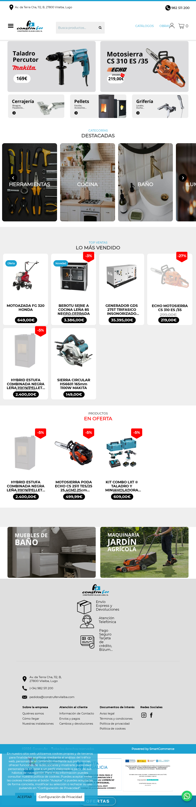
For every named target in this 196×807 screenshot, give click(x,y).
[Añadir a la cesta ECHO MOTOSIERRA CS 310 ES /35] (169, 278)
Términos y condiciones (116, 718)
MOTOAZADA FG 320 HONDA (25, 308)
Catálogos (144, 26)
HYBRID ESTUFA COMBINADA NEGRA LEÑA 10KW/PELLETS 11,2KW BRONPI (26, 384)
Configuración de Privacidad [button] (60, 797)
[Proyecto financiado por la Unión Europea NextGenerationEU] (148, 774)
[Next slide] (183, 178)
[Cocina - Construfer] (87, 182)
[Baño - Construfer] (145, 182)
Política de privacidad (115, 723)
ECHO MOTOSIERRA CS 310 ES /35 (170, 308)
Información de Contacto (76, 713)
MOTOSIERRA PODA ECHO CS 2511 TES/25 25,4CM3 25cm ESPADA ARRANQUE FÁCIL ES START (73, 486)
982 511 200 (180, 8)
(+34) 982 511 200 (41, 688)
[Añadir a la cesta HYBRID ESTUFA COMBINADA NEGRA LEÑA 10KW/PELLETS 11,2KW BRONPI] (25, 352)
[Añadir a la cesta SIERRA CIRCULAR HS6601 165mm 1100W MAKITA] (73, 352)
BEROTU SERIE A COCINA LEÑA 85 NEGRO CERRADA (74, 310)
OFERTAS (98, 801)
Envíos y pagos (69, 718)
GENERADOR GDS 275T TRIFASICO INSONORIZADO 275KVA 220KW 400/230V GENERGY (122, 310)
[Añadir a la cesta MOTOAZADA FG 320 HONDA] (25, 278)
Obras (164, 26)
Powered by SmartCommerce (153, 749)
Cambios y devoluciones (76, 723)
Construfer (35, 26)
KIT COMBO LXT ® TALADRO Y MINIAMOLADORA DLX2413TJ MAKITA (121, 486)
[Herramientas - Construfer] (29, 182)
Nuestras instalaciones (38, 723)
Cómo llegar (30, 718)
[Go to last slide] (13, 178)
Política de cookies (113, 728)
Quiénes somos (33, 713)
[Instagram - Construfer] (143, 715)
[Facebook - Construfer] (151, 715)
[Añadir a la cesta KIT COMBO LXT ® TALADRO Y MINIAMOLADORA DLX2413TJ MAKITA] (121, 454)
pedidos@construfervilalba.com (51, 697)
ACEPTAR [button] (24, 797)
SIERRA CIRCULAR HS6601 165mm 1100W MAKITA (73, 384)
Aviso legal (107, 713)
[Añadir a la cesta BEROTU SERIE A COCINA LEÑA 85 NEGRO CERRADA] (73, 278)
